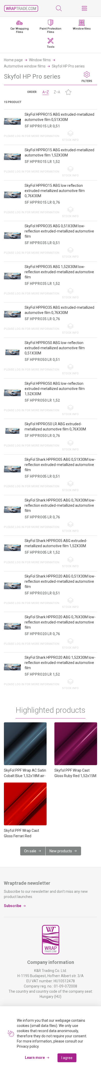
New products (60, 851)
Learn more (35, 1057)
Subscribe (12, 906)
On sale (30, 851)
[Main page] (21, 8)
